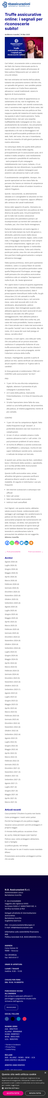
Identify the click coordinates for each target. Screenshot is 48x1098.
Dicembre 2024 (11, 637)
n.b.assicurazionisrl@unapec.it (21, 925)
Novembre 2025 (11, 595)
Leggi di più (15, 1085)
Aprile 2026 (9, 577)
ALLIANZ (13, 1057)
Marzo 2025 (9, 625)
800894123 (15, 1034)
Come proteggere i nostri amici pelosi (20, 817)
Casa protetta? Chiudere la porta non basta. (23, 813)
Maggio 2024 (10, 659)
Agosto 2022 (10, 738)
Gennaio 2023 (10, 719)
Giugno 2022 (10, 746)
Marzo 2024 (9, 667)
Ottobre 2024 (10, 644)
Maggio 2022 (10, 749)
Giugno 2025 (10, 614)
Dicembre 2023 (11, 678)
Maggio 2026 (10, 573)
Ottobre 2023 (10, 685)
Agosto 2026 (10, 562)
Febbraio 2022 (10, 761)
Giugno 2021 (10, 791)
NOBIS (21, 1057)
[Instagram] (17, 543)
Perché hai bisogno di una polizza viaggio (22, 821)
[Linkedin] (26, 543)
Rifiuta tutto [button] (35, 1093)
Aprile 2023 (9, 708)
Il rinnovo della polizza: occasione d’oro (21, 831)
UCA (33, 1057)
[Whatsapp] (12, 543)
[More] (31, 543)
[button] (24, 1088)
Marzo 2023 (9, 712)
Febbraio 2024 (10, 670)
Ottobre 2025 (10, 599)
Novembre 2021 (11, 772)
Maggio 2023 (10, 704)
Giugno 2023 (10, 700)
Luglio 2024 (9, 652)
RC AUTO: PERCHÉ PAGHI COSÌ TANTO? (21, 835)
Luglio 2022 (9, 742)
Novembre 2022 (11, 727)
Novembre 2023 (11, 682)
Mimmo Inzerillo (13, 34)
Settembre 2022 (11, 734)
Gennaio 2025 (10, 633)
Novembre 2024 (11, 640)
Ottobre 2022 (10, 730)
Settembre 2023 (11, 689)
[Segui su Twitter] (13, 1019)
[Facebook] (7, 543)
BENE (27, 1057)
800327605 (15, 1037)
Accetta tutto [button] (13, 1093)
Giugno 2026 (10, 569)
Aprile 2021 (9, 798)
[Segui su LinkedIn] (19, 1019)
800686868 (17, 1031)
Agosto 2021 (10, 783)
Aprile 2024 (9, 663)
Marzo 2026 (9, 580)
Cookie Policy (10, 1049)
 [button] (43, 5)
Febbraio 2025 (10, 629)
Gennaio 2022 (10, 764)
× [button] (45, 1073)
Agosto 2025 (10, 607)
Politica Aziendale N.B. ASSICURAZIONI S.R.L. (23, 937)
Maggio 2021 (10, 794)
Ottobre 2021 (10, 776)
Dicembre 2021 (11, 768)
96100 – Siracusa (11, 951)
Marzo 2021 (9, 802)
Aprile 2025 (9, 622)
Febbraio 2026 (10, 584)
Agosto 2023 (10, 693)
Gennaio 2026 (10, 588)
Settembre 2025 (11, 603)
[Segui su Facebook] (7, 1019)
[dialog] (24, 1084)
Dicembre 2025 (11, 592)
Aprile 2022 (9, 753)
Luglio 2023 (9, 697)
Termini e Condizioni (13, 1045)
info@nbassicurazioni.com (22, 927)
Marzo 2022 (9, 757)
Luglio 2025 (9, 610)
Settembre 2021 (11, 779)
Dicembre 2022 (11, 723)
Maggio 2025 (10, 618)
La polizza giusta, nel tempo (16, 845)
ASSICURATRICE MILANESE (15, 1060)
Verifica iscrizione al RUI (15, 909)
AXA (6, 1057)
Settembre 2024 (11, 648)
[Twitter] (21, 543)
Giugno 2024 (10, 655)
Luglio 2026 (9, 565)
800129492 (14, 1039)
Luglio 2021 (9, 787)
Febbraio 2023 (10, 715)
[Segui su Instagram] (24, 1019)
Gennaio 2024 (10, 674)
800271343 (13, 1029)
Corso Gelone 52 (11, 948)
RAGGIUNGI (11, 1007)
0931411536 (12, 955)
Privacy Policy (10, 1047)
